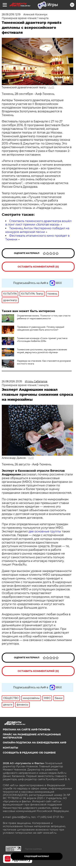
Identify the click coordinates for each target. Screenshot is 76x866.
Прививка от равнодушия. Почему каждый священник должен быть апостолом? (40, 328)
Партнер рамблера (33, 849)
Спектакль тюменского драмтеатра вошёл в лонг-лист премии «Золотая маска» (38, 222)
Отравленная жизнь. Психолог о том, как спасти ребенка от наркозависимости (43, 317)
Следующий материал (36, 856)
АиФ (51, 87)
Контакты (10, 747)
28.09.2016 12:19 (11, 14)
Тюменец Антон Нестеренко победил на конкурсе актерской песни (37, 230)
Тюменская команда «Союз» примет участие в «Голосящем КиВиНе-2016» (42, 339)
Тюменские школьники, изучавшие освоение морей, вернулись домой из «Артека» (42, 351)
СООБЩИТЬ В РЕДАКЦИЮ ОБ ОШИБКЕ (29, 752)
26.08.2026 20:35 (12, 381)
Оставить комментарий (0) (38, 266)
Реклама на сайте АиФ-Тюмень (26, 729)
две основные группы (44, 531)
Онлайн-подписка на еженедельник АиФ (34, 742)
